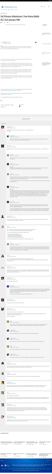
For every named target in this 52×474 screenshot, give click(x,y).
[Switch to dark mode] (41, 6)
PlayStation (11, 7)
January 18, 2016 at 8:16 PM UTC (14, 286)
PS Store (9, 9)
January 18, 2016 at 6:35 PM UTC (11, 256)
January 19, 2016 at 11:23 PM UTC (14, 355)
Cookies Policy (27, 468)
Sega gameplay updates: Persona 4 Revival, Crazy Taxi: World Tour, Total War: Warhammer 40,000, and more (45, 454)
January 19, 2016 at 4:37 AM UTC (11, 383)
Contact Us (43, 468)
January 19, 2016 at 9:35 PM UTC (14, 187)
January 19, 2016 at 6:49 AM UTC (14, 331)
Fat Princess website (17, 93)
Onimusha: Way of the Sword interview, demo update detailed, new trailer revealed (7, 442)
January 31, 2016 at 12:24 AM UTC (11, 417)
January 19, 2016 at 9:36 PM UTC (14, 202)
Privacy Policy (22, 468)
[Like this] (6, 444)
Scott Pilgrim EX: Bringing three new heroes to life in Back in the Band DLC (31, 454)
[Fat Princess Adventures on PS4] (17, 54)
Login (44, 6)
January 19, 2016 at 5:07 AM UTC (11, 393)
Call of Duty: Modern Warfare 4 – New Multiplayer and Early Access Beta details (32, 442)
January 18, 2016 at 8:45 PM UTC (14, 155)
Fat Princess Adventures (11, 47)
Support (9, 468)
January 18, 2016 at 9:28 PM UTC (14, 136)
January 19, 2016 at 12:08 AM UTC (11, 374)
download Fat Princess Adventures (8, 97)
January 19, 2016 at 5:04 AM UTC (14, 322)
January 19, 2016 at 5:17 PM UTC (14, 347)
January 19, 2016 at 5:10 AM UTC (14, 164)
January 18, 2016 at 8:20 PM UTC (11, 300)
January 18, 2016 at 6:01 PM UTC (11, 227)
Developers (48, 468)
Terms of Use (17, 468)
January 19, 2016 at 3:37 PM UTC (14, 339)
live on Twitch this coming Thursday (10, 90)
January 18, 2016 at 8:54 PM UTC (14, 244)
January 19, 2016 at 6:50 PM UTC (11, 405)
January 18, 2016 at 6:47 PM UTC (11, 267)
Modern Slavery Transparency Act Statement (19, 470)
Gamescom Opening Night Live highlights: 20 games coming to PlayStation (19, 442)
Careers (37, 468)
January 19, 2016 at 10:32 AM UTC (14, 174)
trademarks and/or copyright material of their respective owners (28, 465)
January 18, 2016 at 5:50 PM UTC (11, 217)
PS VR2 (4, 9)
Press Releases (33, 468)
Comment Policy (4, 468)
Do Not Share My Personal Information (33, 470)
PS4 (6, 9)
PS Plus (12, 9)
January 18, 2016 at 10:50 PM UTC (11, 363)
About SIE (12, 468)
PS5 (1, 9)
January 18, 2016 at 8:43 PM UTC (11, 309)
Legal (40, 468)
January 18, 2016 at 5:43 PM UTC (11, 146)
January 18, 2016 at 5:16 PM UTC (11, 127)
